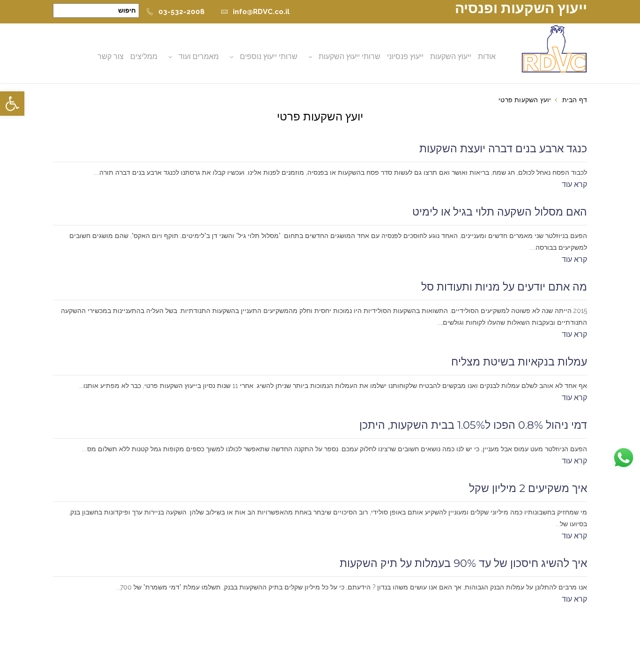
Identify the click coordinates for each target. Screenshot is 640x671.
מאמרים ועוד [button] (199, 56)
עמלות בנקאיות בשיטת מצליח (519, 361)
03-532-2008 (181, 11)
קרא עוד (574, 184)
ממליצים (143, 56)
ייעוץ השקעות (450, 56)
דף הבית (574, 100)
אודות (487, 56)
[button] (12, 103)
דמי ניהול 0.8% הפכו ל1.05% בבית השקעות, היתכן (473, 425)
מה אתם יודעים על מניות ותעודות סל (504, 286)
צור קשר (110, 56)
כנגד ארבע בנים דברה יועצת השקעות (503, 148)
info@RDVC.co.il (261, 11)
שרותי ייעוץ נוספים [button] (269, 56)
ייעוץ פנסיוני (405, 56)
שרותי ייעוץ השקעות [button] (349, 56)
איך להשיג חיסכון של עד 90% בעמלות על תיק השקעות (463, 563)
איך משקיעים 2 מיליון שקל (528, 488)
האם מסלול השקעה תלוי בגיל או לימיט (499, 211)
